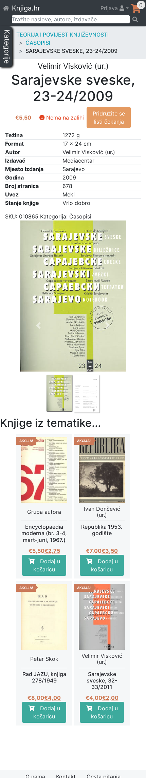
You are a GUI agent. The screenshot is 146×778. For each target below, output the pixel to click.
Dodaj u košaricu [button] (46, 565)
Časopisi (37, 42)
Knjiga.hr (26, 8)
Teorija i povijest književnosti (62, 34)
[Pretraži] (136, 19)
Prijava (110, 8)
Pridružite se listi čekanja (109, 117)
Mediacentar (78, 160)
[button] (39, 361)
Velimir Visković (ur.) (88, 152)
